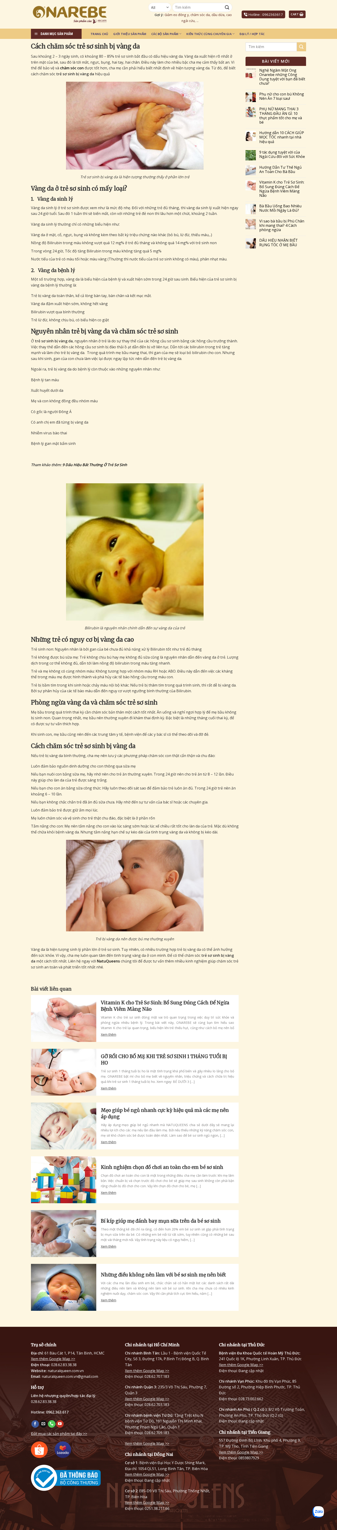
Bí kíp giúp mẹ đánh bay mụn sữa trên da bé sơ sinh (161, 1221)
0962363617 (272, 14)
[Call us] (51, 1424)
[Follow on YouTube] (60, 1424)
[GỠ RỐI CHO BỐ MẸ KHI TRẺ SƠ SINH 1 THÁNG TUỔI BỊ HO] (63, 1072)
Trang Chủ (99, 34)
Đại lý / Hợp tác (252, 34)
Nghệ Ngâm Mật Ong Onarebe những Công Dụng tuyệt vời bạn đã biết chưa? (282, 77)
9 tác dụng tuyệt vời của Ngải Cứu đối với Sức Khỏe (282, 154)
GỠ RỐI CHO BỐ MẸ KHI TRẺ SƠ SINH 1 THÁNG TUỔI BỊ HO (164, 1060)
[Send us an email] (43, 1424)
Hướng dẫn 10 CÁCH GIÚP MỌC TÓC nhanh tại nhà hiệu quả (281, 137)
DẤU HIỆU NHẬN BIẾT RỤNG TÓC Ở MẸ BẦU (278, 242)
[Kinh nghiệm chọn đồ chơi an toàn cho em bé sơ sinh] (63, 1179)
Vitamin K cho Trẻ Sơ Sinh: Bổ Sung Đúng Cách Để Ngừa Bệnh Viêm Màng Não (165, 1006)
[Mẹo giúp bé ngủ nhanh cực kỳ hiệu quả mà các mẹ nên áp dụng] (63, 1126)
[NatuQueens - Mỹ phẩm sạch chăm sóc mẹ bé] (81, 14)
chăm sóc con (72, 67)
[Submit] (301, 46)
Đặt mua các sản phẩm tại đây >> (59, 1433)
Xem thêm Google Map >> (53, 1358)
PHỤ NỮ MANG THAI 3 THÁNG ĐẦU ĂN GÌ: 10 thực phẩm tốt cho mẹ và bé (280, 115)
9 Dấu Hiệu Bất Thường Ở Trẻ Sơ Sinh (94, 464)
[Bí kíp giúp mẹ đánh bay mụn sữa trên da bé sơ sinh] (63, 1233)
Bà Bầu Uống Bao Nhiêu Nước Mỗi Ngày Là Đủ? (280, 208)
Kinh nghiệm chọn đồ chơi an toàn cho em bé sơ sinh (162, 1167)
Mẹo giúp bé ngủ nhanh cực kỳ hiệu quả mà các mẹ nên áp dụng (165, 1113)
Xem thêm (108, 1034)
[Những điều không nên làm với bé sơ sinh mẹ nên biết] (63, 1287)
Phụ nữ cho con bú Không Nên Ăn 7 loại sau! (281, 96)
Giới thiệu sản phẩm (129, 34)
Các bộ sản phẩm (164, 34)
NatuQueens (108, 961)
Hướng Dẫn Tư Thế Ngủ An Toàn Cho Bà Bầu (280, 169)
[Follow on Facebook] (35, 1424)
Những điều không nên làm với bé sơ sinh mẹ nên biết (163, 1275)
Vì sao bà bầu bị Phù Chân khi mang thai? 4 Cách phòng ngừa (281, 225)
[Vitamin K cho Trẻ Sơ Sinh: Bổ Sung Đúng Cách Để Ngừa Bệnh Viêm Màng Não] (63, 1018)
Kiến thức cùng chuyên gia (208, 34)
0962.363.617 (57, 1412)
